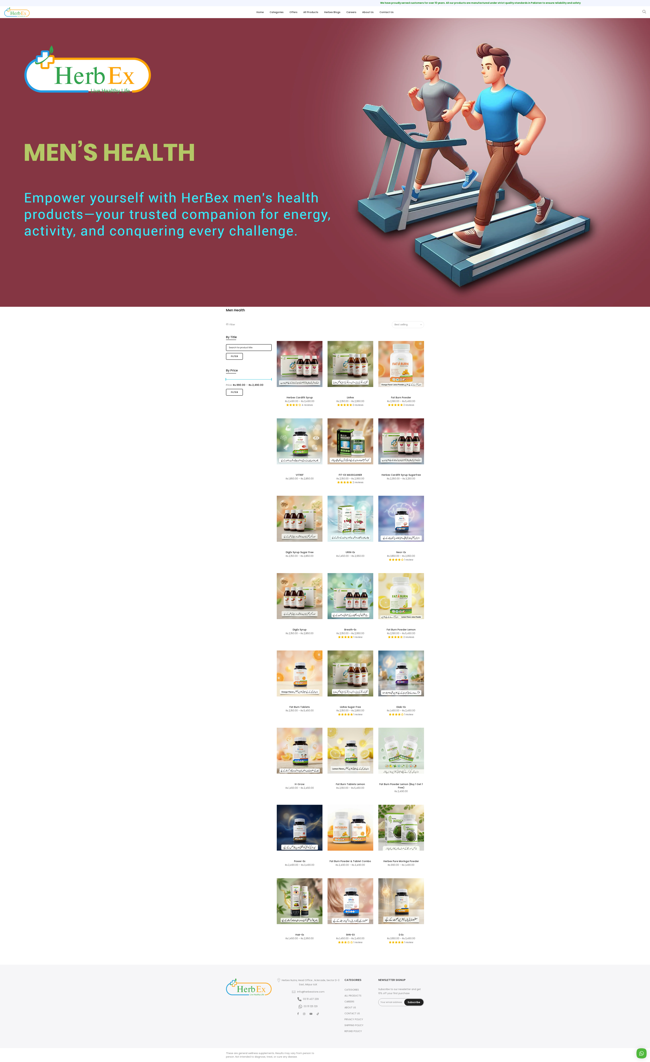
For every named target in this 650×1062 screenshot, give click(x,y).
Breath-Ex (350, 629)
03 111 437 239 (311, 999)
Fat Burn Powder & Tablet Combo (350, 861)
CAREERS (349, 1001)
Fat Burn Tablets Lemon (350, 784)
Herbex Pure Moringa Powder (401, 861)
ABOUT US (350, 1007)
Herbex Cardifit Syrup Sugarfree (401, 475)
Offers (293, 12)
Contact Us (387, 12)
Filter (232, 324)
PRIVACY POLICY (353, 1019)
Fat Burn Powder (401, 397)
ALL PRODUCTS (352, 995)
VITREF (300, 475)
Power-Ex (299, 861)
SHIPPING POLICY (353, 1025)
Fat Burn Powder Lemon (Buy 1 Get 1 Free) (401, 785)
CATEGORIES (351, 989)
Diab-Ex (401, 707)
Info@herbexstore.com (310, 991)
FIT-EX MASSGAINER (350, 475)
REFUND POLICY (353, 1031)
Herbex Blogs (332, 12)
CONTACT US (352, 1013)
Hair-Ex (299, 934)
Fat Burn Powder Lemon (401, 629)
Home (260, 12)
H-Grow (300, 784)
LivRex (350, 397)
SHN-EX (350, 934)
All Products (310, 12)
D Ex (401, 934)
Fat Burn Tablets (299, 707)
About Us (368, 12)
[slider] (226, 379)
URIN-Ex (350, 552)
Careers (351, 12)
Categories (277, 12)
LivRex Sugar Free (350, 707)
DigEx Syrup (300, 629)
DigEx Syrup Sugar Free (299, 552)
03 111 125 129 (311, 1006)
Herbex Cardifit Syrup (300, 397)
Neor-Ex (401, 552)
